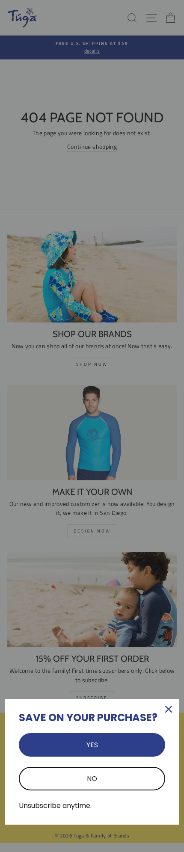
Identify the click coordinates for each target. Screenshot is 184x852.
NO (92, 779)
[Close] (168, 709)
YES (92, 745)
